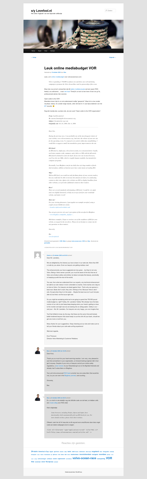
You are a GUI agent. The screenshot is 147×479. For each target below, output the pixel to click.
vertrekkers (69, 458)
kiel (66, 454)
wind (43, 462)
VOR (61, 241)
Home (33, 51)
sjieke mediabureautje (78, 89)
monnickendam (85, 454)
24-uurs (34, 451)
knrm (68, 454)
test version (60, 366)
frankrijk (112, 451)
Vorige (33, 57)
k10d (59, 454)
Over (45, 51)
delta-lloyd (88, 451)
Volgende (112, 57)
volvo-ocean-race (77, 241)
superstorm (61, 459)
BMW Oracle (75, 451)
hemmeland (47, 454)
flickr (101, 451)
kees (62, 454)
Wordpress (49, 462)
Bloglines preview (70, 375)
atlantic (62, 451)
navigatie (95, 454)
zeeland (56, 462)
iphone (55, 454)
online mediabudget (57, 77)
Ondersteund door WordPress (73, 472)
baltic (69, 451)
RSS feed (67, 373)
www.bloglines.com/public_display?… (62, 214)
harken (38, 454)
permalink (47, 243)
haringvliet (33, 454)
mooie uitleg (53, 403)
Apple (51, 451)
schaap (35, 458)
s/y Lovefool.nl (41, 10)
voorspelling (101, 459)
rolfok (112, 454)
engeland (95, 451)
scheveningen (42, 459)
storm (55, 459)
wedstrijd (38, 462)
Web (64, 241)
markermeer (75, 454)
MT (45, 106)
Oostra (49, 255)
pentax (108, 454)
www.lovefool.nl (54, 236)
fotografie (106, 451)
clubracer (82, 451)
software (49, 459)
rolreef (32, 458)
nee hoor (67, 91)
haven (42, 454)
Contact (52, 51)
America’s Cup (43, 451)
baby (65, 451)
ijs (51, 454)
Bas (65, 72)
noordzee (102, 454)
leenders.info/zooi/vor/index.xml (60, 207)
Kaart (39, 51)
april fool (56, 451)
